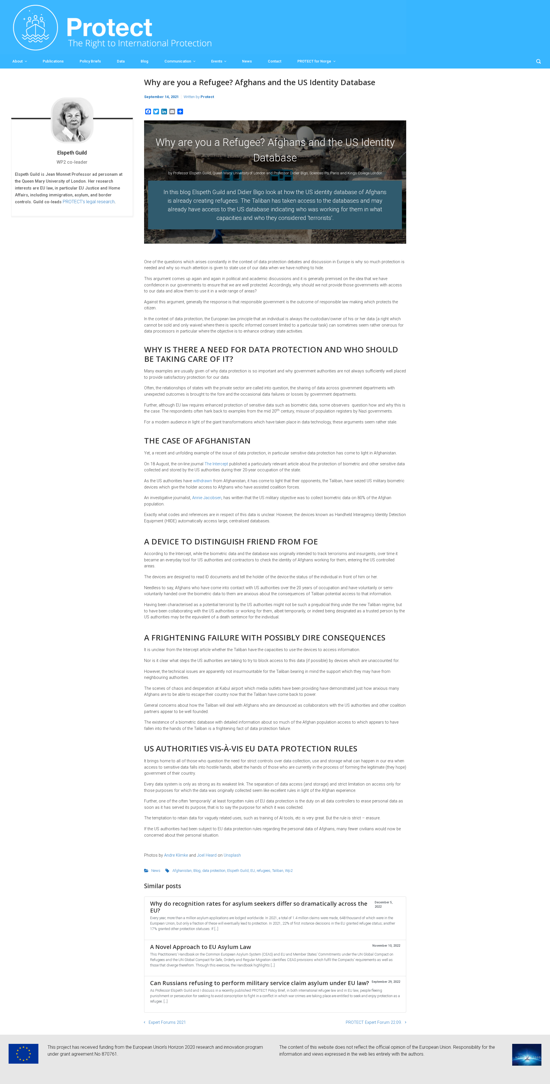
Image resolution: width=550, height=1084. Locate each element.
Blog (144, 61)
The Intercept (216, 464)
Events (216, 61)
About (17, 61)
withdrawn (202, 480)
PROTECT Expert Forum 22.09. (374, 1022)
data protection (213, 870)
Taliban (277, 870)
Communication (177, 61)
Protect (207, 97)
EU (252, 870)
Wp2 (288, 870)
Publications (53, 61)
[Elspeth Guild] (72, 120)
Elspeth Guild (238, 870)
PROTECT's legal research (89, 201)
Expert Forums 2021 (167, 1022)
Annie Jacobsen (206, 497)
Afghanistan (182, 870)
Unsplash (232, 855)
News (247, 61)
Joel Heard (207, 855)
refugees (263, 870)
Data (121, 61)
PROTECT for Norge (314, 61)
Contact (274, 61)
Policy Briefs (90, 61)
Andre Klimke (176, 855)
